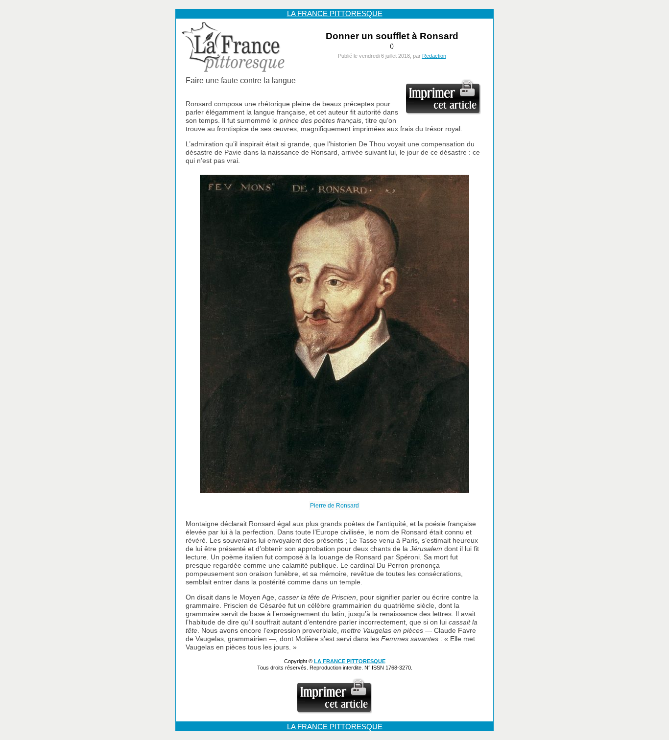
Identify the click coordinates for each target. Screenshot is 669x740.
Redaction (434, 56)
